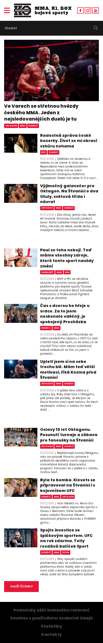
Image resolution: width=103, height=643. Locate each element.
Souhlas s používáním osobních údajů (51, 618)
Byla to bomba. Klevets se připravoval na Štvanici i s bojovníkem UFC (67, 485)
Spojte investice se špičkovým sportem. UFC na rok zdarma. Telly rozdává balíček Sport (66, 538)
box (43, 152)
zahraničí (47, 272)
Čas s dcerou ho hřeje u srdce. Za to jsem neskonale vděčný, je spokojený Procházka (65, 314)
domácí (33, 125)
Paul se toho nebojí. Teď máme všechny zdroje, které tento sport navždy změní (67, 258)
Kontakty (51, 634)
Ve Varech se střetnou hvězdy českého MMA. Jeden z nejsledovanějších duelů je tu (41, 112)
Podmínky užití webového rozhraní (51, 610)
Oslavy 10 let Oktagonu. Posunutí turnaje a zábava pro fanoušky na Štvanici (69, 435)
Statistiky (51, 626)
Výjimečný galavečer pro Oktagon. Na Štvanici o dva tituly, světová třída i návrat (69, 194)
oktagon (11, 125)
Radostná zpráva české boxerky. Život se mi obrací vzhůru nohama (69, 141)
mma (22, 125)
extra (65, 552)
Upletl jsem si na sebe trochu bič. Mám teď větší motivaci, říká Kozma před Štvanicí (68, 369)
